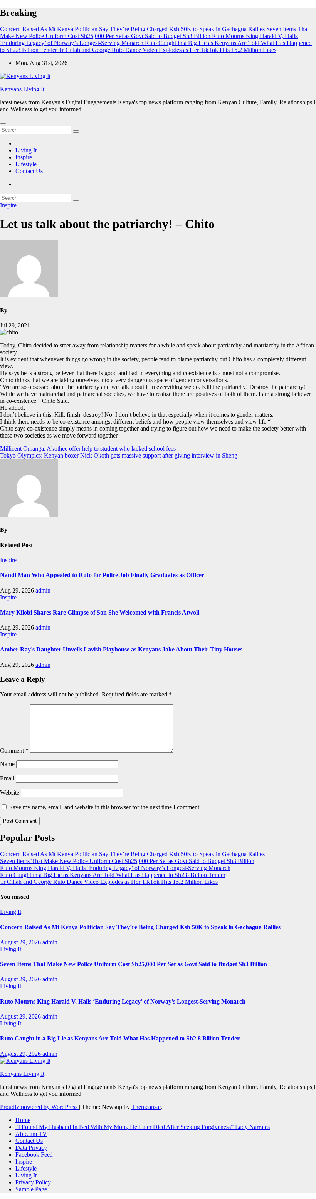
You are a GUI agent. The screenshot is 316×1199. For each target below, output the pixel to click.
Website (9, 792)
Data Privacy (31, 1147)
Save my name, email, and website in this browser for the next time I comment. (105, 807)
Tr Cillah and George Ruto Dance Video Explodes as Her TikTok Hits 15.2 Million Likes (109, 881)
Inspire (23, 157)
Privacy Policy (33, 1182)
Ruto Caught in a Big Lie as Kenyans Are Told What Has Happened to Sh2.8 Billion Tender (112, 875)
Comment (14, 750)
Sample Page (31, 1189)
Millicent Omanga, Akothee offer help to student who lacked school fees (88, 448)
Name (7, 764)
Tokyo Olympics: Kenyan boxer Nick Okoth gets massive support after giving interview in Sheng (118, 455)
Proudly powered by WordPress (39, 1107)
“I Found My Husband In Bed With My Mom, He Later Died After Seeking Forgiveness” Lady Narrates (142, 1127)
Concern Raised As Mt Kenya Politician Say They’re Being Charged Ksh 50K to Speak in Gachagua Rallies (132, 854)
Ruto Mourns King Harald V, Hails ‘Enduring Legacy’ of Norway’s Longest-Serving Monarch (115, 868)
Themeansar (146, 1107)
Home (22, 1120)
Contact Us (29, 171)
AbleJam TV (31, 1134)
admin (42, 590)
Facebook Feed (34, 1154)
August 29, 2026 (21, 942)
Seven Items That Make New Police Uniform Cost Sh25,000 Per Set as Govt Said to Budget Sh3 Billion (127, 861)
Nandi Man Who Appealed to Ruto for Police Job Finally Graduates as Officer (102, 575)
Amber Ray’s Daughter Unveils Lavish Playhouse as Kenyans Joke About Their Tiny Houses (121, 649)
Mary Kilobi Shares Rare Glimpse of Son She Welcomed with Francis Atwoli (99, 612)
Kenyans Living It (22, 89)
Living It (26, 150)
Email (7, 778)
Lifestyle (26, 164)
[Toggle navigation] (3, 124)
